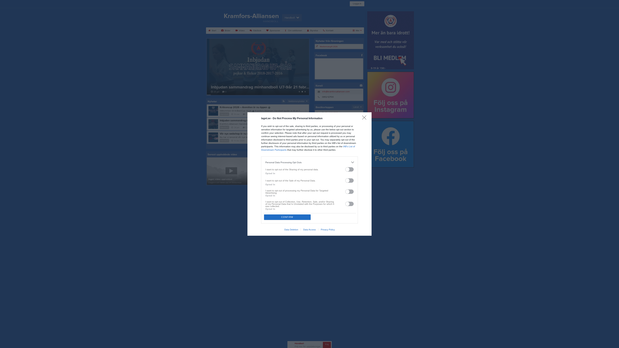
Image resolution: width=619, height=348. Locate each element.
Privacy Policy (328, 229)
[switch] (349, 169)
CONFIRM (287, 217)
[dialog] (309, 174)
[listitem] (309, 162)
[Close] (365, 119)
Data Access (309, 229)
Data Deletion (291, 229)
